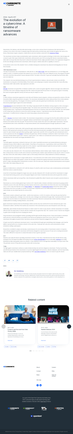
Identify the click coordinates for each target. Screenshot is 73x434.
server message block (39, 239)
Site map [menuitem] (38, 380)
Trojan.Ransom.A (7, 106)
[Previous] (3, 326)
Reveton (10, 118)
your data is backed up (40, 251)
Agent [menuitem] (30, 431)
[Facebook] (37, 385)
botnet (21, 133)
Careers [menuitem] (54, 367)
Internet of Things (54, 53)
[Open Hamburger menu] (69, 4)
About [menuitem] (38, 367)
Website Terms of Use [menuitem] (10, 431)
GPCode (5, 88)
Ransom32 (37, 186)
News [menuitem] (37, 375)
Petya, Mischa (28, 186)
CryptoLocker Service (47, 186)
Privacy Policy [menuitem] (19, 431)
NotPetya (58, 239)
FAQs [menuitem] (53, 371)
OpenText (43, 401)
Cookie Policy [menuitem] (25, 431)
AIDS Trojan (41, 71)
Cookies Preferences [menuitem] (37, 431)
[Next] (69, 326)
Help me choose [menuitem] (54, 375)
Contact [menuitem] (38, 371)
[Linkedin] (40, 385)
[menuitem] (37, 385)
